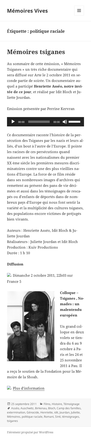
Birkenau (41, 408)
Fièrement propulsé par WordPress (30, 432)
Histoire (57, 404)
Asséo (15, 408)
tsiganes (12, 421)
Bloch (51, 408)
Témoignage (71, 404)
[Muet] (65, 121)
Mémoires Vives (27, 10)
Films (47, 404)
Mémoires (13, 417)
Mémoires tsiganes (36, 52)
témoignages (70, 417)
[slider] (75, 121)
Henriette (46, 412)
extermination (16, 412)
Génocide (33, 412)
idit (56, 412)
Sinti (58, 417)
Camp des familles (69, 408)
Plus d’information (29, 388)
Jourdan (65, 412)
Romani (49, 417)
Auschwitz (27, 408)
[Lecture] (13, 121)
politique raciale (32, 417)
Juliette (75, 412)
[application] (45, 121)
